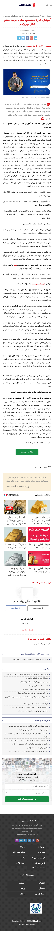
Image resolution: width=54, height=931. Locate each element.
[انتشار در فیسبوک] (27, 38)
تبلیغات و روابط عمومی (42, 643)
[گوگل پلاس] (37, 840)
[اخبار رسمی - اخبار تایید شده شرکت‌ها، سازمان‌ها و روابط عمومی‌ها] (27, 5)
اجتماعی (22, 883)
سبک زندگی (40, 894)
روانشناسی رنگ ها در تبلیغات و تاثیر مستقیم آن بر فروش (29, 744)
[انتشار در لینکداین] (35, 38)
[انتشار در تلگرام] (19, 38)
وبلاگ (23, 858)
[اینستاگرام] (17, 840)
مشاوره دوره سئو (27, 452)
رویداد (22, 894)
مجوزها (22, 847)
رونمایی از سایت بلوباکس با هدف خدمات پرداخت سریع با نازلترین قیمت (26, 698)
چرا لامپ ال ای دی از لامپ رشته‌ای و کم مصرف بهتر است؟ (29, 707)
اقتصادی (41, 883)
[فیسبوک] (33, 840)
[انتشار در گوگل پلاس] (31, 38)
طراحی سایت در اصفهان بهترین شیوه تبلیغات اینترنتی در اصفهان (27, 674)
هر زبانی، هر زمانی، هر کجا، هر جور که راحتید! (33, 693)
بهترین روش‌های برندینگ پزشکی (37, 748)
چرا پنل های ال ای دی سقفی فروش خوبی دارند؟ (32, 711)
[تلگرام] (21, 840)
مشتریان (41, 852)
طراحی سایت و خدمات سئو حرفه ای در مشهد (33, 730)
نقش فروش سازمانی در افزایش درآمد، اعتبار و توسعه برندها (28, 726)
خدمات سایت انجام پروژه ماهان (38, 685)
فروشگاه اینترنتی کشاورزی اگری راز (37, 678)
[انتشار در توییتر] (23, 38)
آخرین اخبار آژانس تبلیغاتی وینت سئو (35, 654)
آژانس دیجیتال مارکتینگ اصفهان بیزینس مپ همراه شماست (28, 751)
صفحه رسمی (37, 608)
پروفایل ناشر (23, 486)
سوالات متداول (19, 852)
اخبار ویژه (46, 669)
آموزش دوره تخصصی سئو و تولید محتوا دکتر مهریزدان (30, 659)
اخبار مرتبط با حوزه (42, 720)
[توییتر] (29, 840)
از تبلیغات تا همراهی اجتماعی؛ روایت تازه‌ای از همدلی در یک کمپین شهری (26, 735)
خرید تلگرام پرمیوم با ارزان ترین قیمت (36, 703)
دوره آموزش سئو (38, 284)
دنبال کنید (15, 608)
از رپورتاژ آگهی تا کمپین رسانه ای (38, 865)
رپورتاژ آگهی (20, 863)
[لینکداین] (25, 840)
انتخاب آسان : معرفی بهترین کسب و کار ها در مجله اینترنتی (29, 740)
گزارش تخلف (11, 486)
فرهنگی (42, 888)
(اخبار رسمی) (32, 46)
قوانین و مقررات (38, 858)
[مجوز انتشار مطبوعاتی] (36, 908)
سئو (15, 265)
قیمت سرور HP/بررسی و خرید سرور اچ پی (34, 689)
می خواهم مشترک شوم (27, 799)
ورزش (22, 888)
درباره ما (41, 847)
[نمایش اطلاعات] (27, 630)
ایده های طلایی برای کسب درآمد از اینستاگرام (33, 682)
